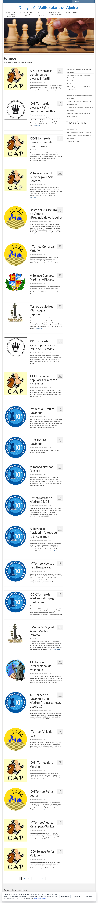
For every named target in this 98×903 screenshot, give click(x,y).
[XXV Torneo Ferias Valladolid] (15, 859)
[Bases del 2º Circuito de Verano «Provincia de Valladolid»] (15, 217)
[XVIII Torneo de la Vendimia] (15, 770)
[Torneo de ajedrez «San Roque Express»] (15, 312)
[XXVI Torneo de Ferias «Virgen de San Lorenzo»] (15, 146)
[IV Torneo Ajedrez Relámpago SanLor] (15, 830)
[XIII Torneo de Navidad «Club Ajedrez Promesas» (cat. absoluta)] (15, 702)
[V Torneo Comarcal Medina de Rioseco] (15, 282)
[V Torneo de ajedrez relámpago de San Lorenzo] (15, 180)
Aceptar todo (65, 896)
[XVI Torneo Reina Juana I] (15, 799)
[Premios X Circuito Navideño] (15, 416)
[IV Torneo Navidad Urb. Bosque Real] (15, 571)
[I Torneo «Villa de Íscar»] (15, 739)
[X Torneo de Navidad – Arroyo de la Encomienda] (15, 536)
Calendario (40, 221)
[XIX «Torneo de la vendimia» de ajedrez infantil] (15, 78)
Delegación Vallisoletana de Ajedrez (49, 7)
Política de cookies (40, 898)
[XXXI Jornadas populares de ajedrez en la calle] (15, 383)
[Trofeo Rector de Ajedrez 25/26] (15, 505)
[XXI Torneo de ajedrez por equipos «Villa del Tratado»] (15, 347)
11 (42, 878)
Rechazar (77, 896)
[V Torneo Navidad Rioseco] (15, 474)
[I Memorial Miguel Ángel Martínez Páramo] (15, 633)
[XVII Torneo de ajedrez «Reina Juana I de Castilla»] (15, 109)
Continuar (37, 125)
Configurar (88, 896)
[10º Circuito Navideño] (15, 447)
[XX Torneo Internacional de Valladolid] (15, 669)
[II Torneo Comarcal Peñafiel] (15, 254)
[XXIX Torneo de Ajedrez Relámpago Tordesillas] (15, 602)
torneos (40, 82)
